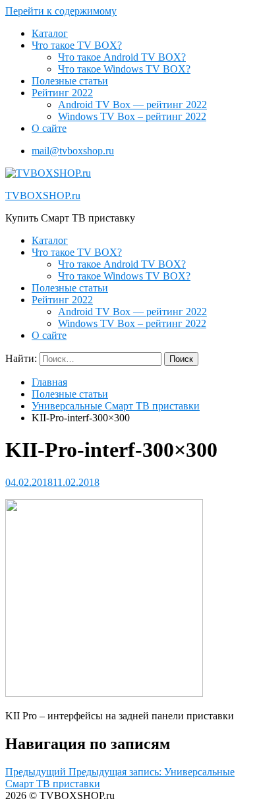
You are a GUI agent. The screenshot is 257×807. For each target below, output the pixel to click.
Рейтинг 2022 (62, 92)
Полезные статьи (70, 80)
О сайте (49, 128)
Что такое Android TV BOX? (122, 57)
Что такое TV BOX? (77, 45)
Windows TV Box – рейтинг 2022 (132, 116)
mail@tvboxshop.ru (73, 150)
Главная (49, 382)
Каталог (50, 33)
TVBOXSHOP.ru (42, 195)
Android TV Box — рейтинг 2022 (132, 104)
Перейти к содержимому (61, 10)
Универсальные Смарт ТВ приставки (116, 405)
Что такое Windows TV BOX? (124, 69)
